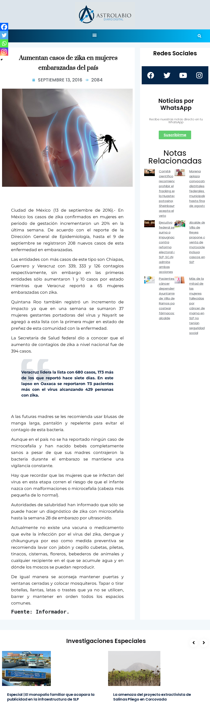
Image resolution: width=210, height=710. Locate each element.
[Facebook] (4, 27)
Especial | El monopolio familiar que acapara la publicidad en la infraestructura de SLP (51, 697)
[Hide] (1, 59)
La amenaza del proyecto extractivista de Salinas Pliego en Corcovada (152, 697)
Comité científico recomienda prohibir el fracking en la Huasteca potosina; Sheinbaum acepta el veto (168, 193)
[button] (94, 34)
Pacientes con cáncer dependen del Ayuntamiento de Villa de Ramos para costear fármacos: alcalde (170, 298)
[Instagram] (4, 52)
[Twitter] (4, 35)
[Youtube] (183, 75)
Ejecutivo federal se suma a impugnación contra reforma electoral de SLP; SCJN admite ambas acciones (169, 247)
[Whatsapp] (4, 43)
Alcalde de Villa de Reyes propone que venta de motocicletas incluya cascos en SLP (199, 242)
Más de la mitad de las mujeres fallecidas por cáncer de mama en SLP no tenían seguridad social (197, 305)
